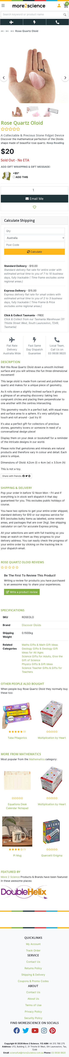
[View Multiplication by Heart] (52, 714)
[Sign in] (59, 5)
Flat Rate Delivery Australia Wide (12, 349)
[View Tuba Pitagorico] (17, 714)
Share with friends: (12, 476)
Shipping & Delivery (33, 974)
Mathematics (37, 759)
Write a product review (23, 592)
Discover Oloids (31, 625)
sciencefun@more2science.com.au (26, 1053)
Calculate (36, 251)
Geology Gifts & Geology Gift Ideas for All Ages (40, 650)
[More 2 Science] (28, 5)
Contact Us (33, 961)
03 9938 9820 (59, 1053)
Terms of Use (33, 1005)
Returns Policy (33, 968)
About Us (33, 998)
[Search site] (65, 14)
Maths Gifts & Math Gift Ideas (40, 644)
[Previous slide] (4, 78)
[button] (34, 207)
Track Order (33, 950)
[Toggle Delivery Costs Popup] (11, 22)
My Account (33, 944)
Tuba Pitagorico (17, 737)
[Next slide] (65, 78)
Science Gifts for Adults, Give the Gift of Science (42, 658)
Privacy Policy (33, 1011)
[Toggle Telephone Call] (57, 22)
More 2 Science (10, 876)
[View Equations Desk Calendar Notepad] (17, 780)
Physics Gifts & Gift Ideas (37, 664)
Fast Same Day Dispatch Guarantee (34, 349)
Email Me (36, 199)
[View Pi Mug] (17, 832)
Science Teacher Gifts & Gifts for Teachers (42, 669)
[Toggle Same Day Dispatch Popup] (34, 22)
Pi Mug (17, 855)
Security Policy (33, 1018)
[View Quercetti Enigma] (52, 832)
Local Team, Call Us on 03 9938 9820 (57, 349)
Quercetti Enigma (51, 855)
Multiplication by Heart (52, 737)
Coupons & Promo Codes (33, 981)
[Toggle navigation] (3, 5)
